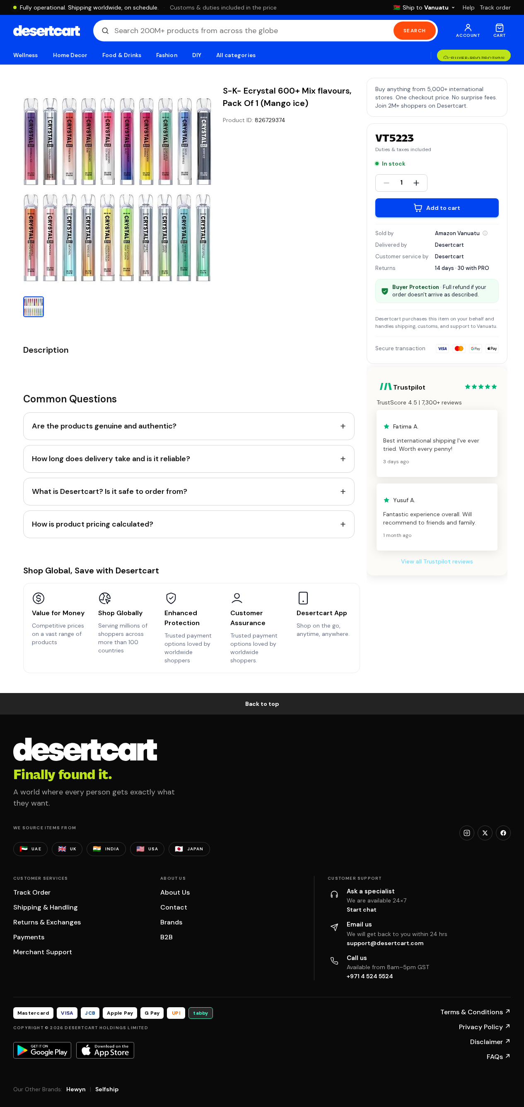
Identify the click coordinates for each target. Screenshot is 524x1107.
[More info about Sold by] (485, 233)
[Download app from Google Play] (42, 1050)
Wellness (25, 55)
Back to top (262, 704)
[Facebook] (503, 832)
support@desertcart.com (385, 943)
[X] (485, 832)
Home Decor (70, 55)
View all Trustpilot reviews (437, 561)
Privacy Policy (485, 1027)
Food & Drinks (121, 55)
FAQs (499, 1056)
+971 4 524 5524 (370, 976)
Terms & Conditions (475, 1012)
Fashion (166, 55)
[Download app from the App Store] (105, 1050)
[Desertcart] (46, 30)
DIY (196, 55)
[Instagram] (466, 832)
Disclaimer (490, 1041)
